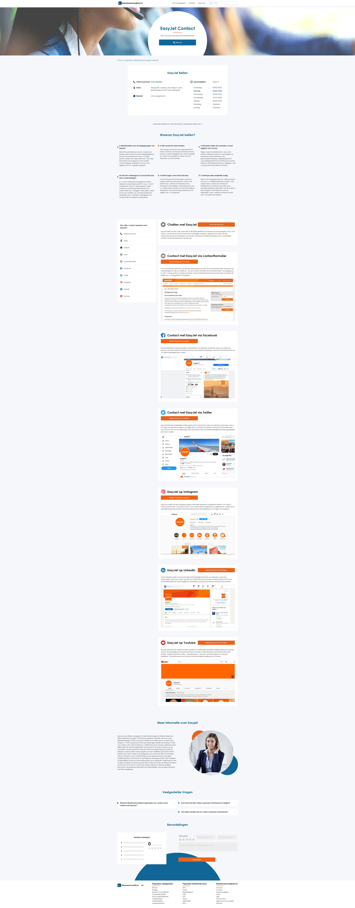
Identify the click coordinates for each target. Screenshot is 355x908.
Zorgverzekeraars (158, 903)
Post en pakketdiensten (160, 896)
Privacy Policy (221, 899)
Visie (217, 896)
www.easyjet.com (158, 96)
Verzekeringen (157, 899)
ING (184, 896)
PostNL (185, 890)
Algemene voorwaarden (225, 901)
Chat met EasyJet (216, 224)
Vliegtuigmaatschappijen (142, 60)
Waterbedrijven (157, 901)
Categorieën (180, 3)
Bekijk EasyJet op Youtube (216, 643)
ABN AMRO (187, 901)
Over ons (201, 3)
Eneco (185, 899)
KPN (184, 888)
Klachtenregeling (222, 892)
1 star (180, 839)
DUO (184, 894)
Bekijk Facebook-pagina (179, 341)
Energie (155, 890)
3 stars (186, 839)
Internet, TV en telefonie (160, 892)
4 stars (190, 839)
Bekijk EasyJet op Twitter (179, 418)
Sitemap (219, 903)
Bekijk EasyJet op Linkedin (216, 570)
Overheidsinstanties (159, 894)
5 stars (193, 839)
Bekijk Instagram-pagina (179, 498)
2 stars (183, 839)
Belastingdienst (188, 892)
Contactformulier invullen (179, 262)
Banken (155, 888)
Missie (218, 894)
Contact (191, 3)
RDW (184, 903)
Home (119, 60)
